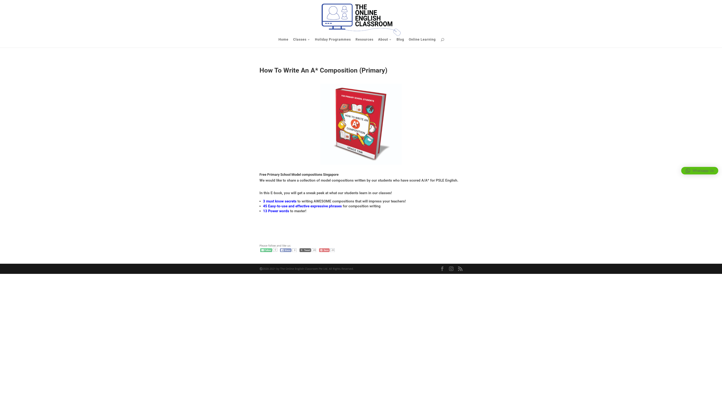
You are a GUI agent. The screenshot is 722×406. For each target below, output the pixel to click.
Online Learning (422, 39)
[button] (699, 170)
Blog (400, 39)
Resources (364, 39)
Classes (299, 39)
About (383, 39)
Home (283, 39)
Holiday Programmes (333, 39)
